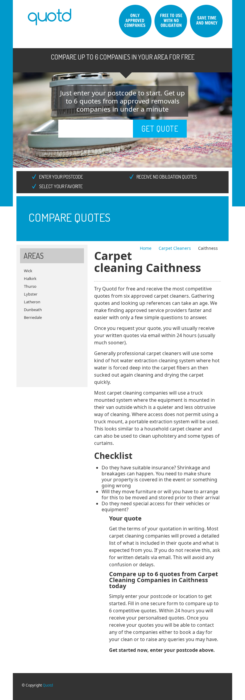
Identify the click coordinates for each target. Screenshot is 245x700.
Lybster (30, 294)
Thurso (30, 286)
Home (146, 248)
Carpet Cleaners (175, 248)
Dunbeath (33, 309)
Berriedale (33, 317)
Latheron (32, 302)
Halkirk (30, 278)
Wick (28, 270)
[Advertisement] (52, 351)
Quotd (48, 685)
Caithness (208, 248)
